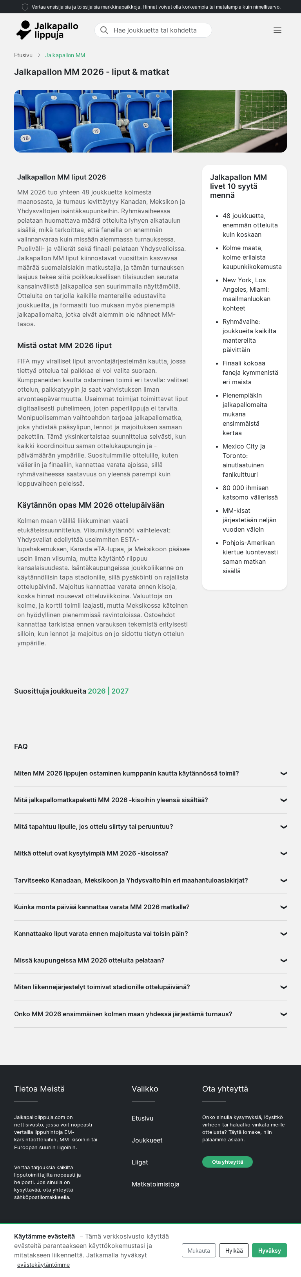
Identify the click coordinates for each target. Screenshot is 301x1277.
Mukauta (199, 1250)
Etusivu (142, 1118)
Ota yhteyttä (227, 1162)
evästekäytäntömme (43, 1264)
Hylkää (234, 1250)
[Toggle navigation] (277, 30)
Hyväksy (269, 1250)
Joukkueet (147, 1140)
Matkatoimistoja (156, 1184)
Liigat (140, 1162)
